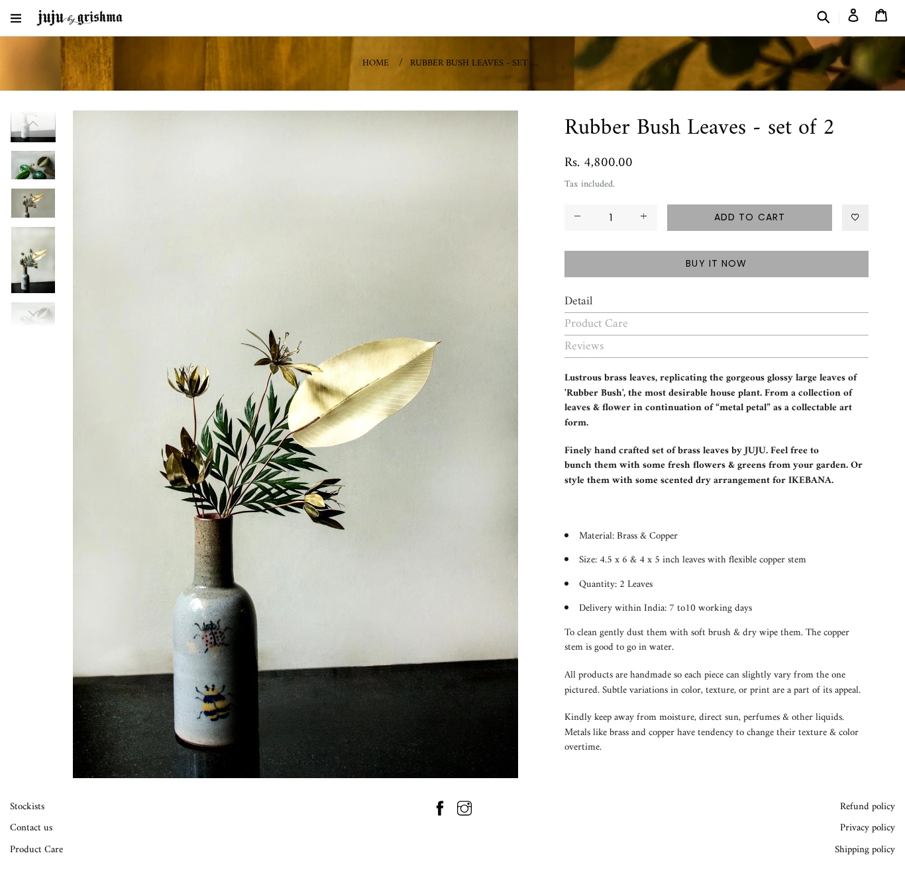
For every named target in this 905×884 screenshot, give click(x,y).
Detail (578, 301)
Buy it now (716, 263)
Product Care (596, 324)
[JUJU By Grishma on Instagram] (464, 811)
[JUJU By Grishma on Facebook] (440, 811)
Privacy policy (867, 828)
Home (375, 63)
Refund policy (867, 807)
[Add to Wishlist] (855, 217)
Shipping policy (865, 850)
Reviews (584, 346)
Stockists (27, 807)
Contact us (31, 828)
